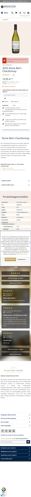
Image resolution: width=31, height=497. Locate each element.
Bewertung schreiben (15, 283)
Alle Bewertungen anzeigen (15, 278)
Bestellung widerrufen (25, 15)
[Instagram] (6, 431)
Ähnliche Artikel (6, 180)
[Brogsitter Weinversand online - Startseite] (8, 6)
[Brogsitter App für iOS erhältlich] (10, 431)
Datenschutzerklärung (7, 438)
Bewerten (16, 101)
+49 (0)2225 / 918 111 (22, 1)
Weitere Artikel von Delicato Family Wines (13, 170)
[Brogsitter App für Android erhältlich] (13, 431)
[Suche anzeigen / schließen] (12, 12)
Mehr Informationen (22, 254)
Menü (6, 13)
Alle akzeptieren (10, 259)
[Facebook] (2, 431)
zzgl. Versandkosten (12, 83)
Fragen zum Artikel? (7, 168)
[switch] (3, 494)
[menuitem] (4, 12)
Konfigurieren (21, 259)
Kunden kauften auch (7, 185)
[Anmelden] (24, 12)
